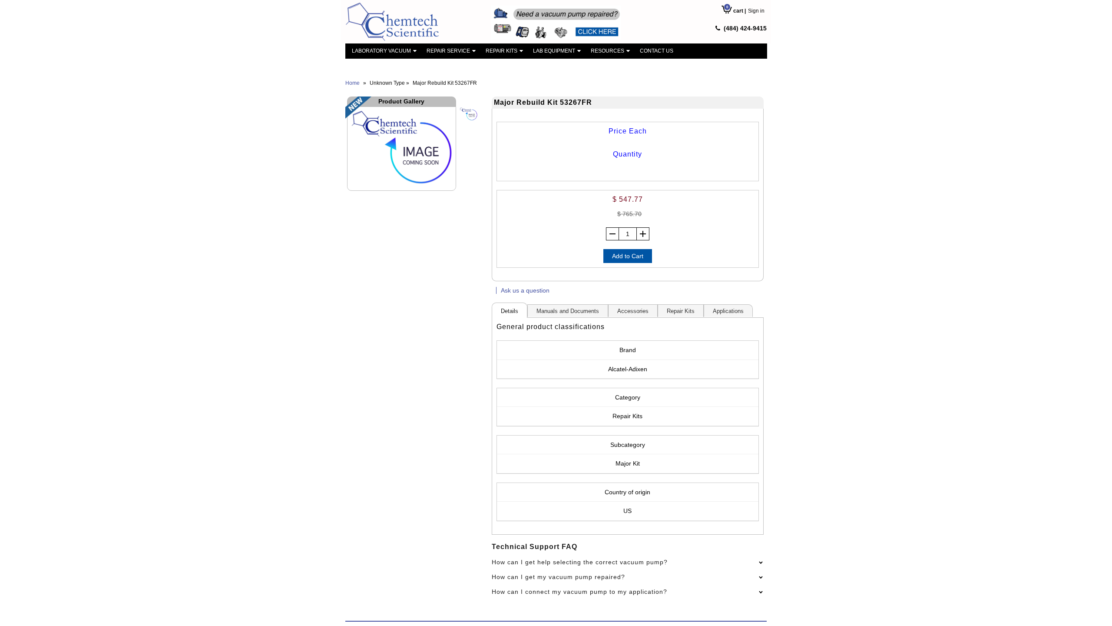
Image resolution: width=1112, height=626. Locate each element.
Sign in (756, 11)
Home (352, 83)
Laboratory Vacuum (381, 51)
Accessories (633, 311)
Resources (607, 51)
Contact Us (656, 51)
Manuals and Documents (567, 311)
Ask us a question (525, 290)
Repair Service (448, 51)
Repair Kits (501, 51)
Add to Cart (627, 256)
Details (509, 311)
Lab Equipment (554, 51)
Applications (728, 311)
